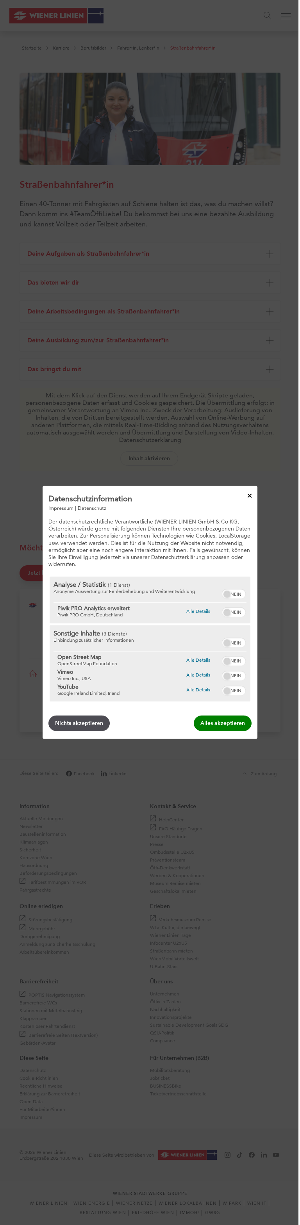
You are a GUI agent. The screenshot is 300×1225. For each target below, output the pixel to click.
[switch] (233, 593)
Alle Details (198, 611)
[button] (226, 594)
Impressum (60, 508)
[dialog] (150, 612)
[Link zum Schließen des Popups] (250, 496)
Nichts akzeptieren (79, 723)
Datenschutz (92, 508)
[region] (150, 639)
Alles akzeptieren (222, 723)
